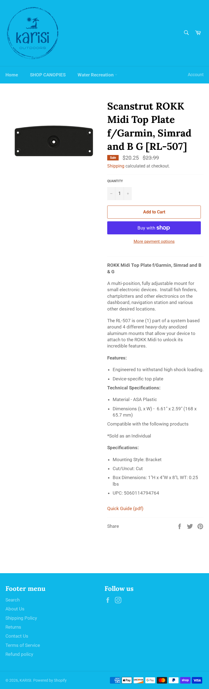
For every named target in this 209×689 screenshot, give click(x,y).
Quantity (115, 181)
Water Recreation (96, 74)
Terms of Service (22, 645)
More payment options (154, 241)
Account (196, 74)
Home (11, 74)
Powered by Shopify (50, 680)
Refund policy (19, 654)
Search (12, 600)
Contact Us (16, 636)
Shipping (115, 166)
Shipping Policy (21, 618)
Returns (13, 627)
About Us (14, 609)
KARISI (25, 680)
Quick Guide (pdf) (125, 508)
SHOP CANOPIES (48, 74)
